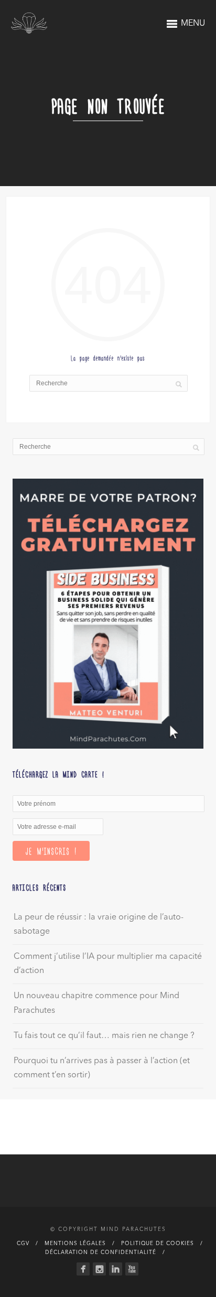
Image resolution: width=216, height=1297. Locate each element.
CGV (23, 1243)
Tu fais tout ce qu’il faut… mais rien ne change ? (104, 1036)
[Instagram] (99, 1269)
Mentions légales (75, 1243)
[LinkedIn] (115, 1269)
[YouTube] (131, 1269)
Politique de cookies (157, 1243)
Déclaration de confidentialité (100, 1252)
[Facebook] (83, 1269)
